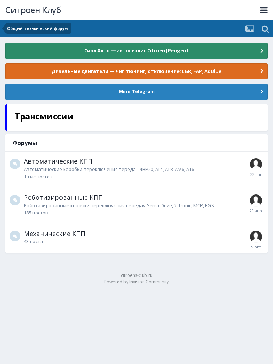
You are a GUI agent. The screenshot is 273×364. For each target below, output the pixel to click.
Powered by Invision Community (136, 282)
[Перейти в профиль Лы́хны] (256, 200)
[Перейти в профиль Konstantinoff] (256, 164)
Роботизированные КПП (63, 197)
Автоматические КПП (58, 161)
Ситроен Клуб (33, 10)
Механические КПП (54, 233)
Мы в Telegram (137, 91)
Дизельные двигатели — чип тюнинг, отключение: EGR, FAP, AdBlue (136, 71)
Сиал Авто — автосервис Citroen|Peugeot (136, 50)
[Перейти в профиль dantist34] (256, 237)
